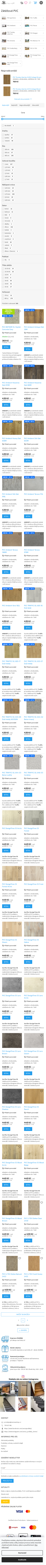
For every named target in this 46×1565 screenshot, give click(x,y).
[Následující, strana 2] (23, 1320)
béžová (9, 212)
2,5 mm (9, 173)
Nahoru (24, 1330)
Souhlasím (22, 1560)
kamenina (9, 233)
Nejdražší (14, 105)
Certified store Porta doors (17, 1520)
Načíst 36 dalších (23, 1314)
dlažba (8, 224)
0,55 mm (9, 191)
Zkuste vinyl (5, 1494)
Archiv (5, 1501)
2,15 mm (9, 167)
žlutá (8, 248)
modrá (8, 236)
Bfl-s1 (9, 298)
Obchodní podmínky (7, 1440)
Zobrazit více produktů (22, 99)
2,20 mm (9, 170)
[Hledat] (30, 3)
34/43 (8, 284)
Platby (3, 1449)
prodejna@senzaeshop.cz (12, 1422)
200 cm (9, 149)
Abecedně (35, 105)
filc (7, 260)
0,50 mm (9, 188)
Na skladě (9, 126)
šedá (8, 242)
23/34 (8, 275)
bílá (7, 215)
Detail (6, 347)
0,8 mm (9, 197)
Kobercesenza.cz (32, 1520)
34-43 (8, 281)
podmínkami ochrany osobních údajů (31, 1476)
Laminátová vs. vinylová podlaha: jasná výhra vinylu (17, 1497)
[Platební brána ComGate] (13, 1527)
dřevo (9, 227)
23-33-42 (9, 269)
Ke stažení (4, 1451)
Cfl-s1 (8, 295)
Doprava (3, 1446)
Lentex (9, 138)
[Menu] (41, 3)
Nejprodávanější (25, 105)
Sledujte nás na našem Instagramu (23, 1379)
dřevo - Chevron (11, 251)
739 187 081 (8, 1425)
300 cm (9, 153)
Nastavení (22, 1553)
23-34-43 (9, 272)
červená (9, 221)
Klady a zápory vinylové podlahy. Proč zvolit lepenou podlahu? (21, 1491)
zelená (8, 245)
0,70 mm (9, 194)
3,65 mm (9, 176)
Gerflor (9, 135)
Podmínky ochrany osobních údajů (12, 1443)
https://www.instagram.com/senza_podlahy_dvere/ (20, 1432)
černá (8, 218)
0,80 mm (9, 200)
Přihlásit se (7, 1481)
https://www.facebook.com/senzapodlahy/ (18, 1428)
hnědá (8, 230)
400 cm (9, 156)
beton (8, 209)
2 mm (8, 164)
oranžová (9, 239)
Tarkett (9, 141)
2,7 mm (9, 179)
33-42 (8, 287)
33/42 (8, 278)
